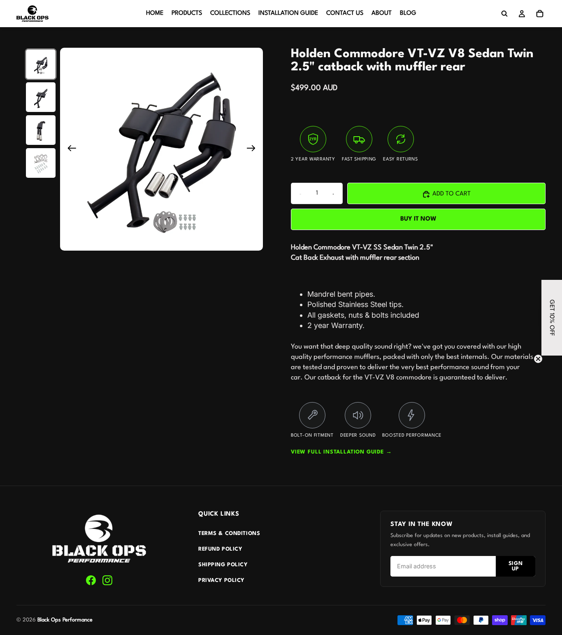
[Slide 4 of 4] (41, 163)
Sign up (516, 566)
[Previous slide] (69, 149)
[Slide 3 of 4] (41, 130)
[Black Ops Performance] (99, 539)
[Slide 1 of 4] (41, 64)
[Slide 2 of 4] (41, 97)
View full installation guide (341, 452)
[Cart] (540, 14)
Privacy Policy (221, 580)
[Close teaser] (538, 359)
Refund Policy (220, 549)
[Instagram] (107, 580)
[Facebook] (91, 580)
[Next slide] (253, 149)
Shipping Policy (223, 565)
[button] (551, 318)
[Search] (504, 14)
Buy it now (418, 219)
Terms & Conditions (229, 533)
